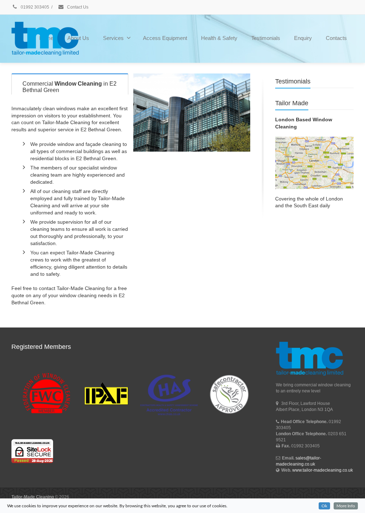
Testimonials (265, 38)
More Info (345, 506)
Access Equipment (165, 38)
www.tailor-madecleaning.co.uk (322, 470)
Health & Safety (219, 38)
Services (113, 38)
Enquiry (303, 38)
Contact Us (77, 7)
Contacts (336, 38)
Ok (324, 506)
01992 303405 (34, 7)
